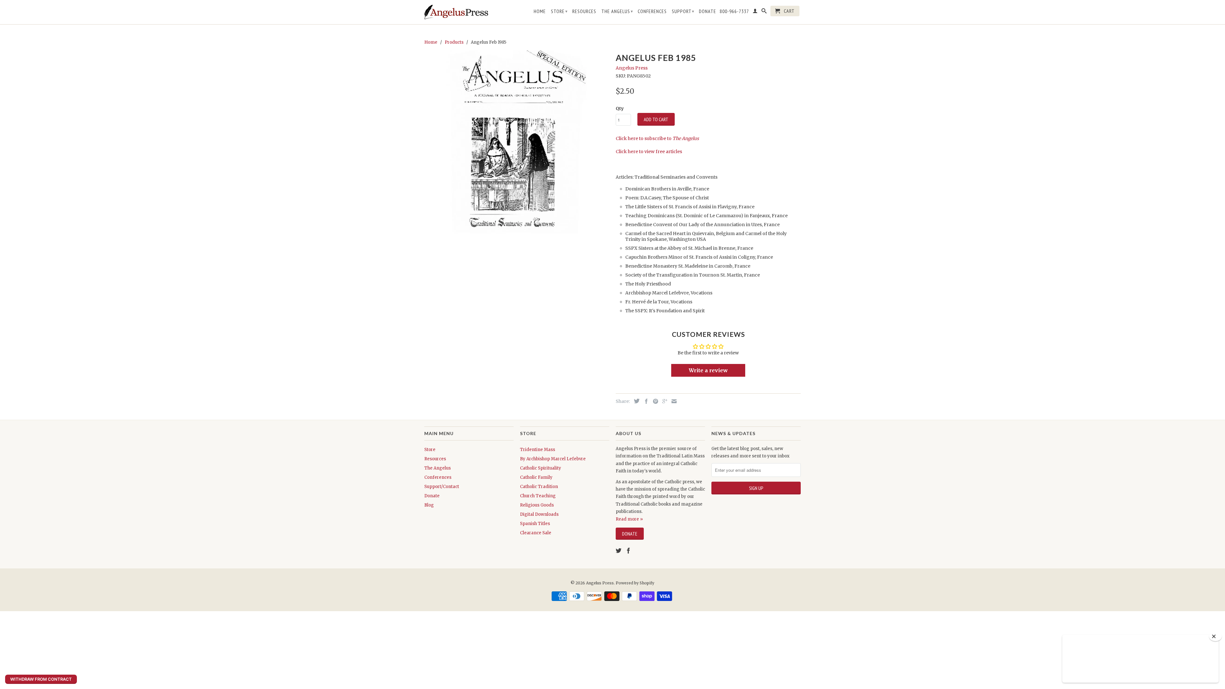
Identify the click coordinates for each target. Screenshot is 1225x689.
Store (559, 11)
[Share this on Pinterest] (654, 401)
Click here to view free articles (649, 151)
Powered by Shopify (635, 583)
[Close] (1215, 636)
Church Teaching (538, 496)
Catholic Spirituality (540, 468)
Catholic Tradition (539, 486)
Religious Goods (537, 505)
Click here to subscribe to (657, 138)
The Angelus (617, 11)
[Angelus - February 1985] (516, 142)
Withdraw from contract (41, 679)
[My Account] (755, 12)
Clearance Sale (535, 533)
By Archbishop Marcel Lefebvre (553, 459)
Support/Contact (441, 486)
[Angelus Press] (456, 12)
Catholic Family (536, 477)
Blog (429, 505)
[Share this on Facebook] (645, 401)
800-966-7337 (734, 11)
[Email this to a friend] (672, 401)
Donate (707, 11)
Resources (584, 11)
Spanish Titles (535, 523)
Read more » (629, 519)
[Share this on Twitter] (635, 401)
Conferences (652, 11)
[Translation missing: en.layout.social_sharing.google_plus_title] (663, 401)
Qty (620, 108)
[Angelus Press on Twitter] (618, 550)
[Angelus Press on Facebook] (628, 550)
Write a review (708, 370)
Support (683, 11)
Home (540, 11)
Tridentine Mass (537, 449)
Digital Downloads (539, 514)
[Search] (764, 12)
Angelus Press (632, 68)
